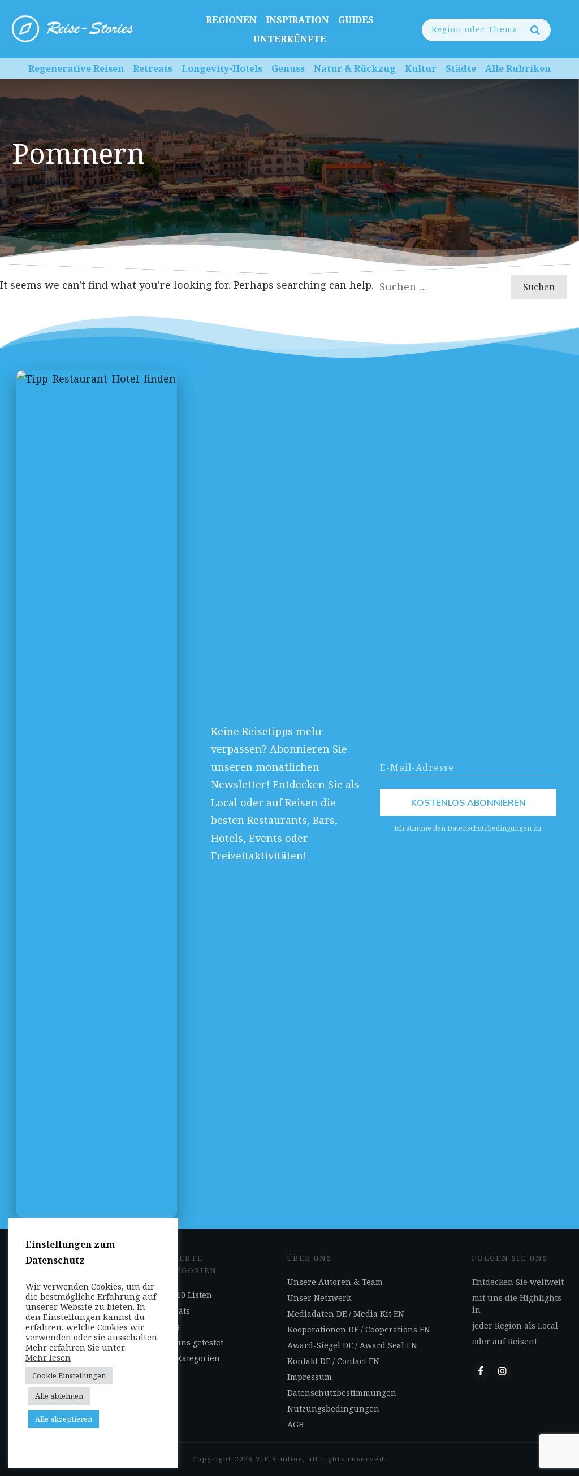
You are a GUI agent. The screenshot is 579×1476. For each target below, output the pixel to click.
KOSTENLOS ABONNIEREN (468, 802)
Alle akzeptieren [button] (63, 1419)
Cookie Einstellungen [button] (69, 1375)
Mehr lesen (48, 1357)
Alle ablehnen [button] (59, 1396)
